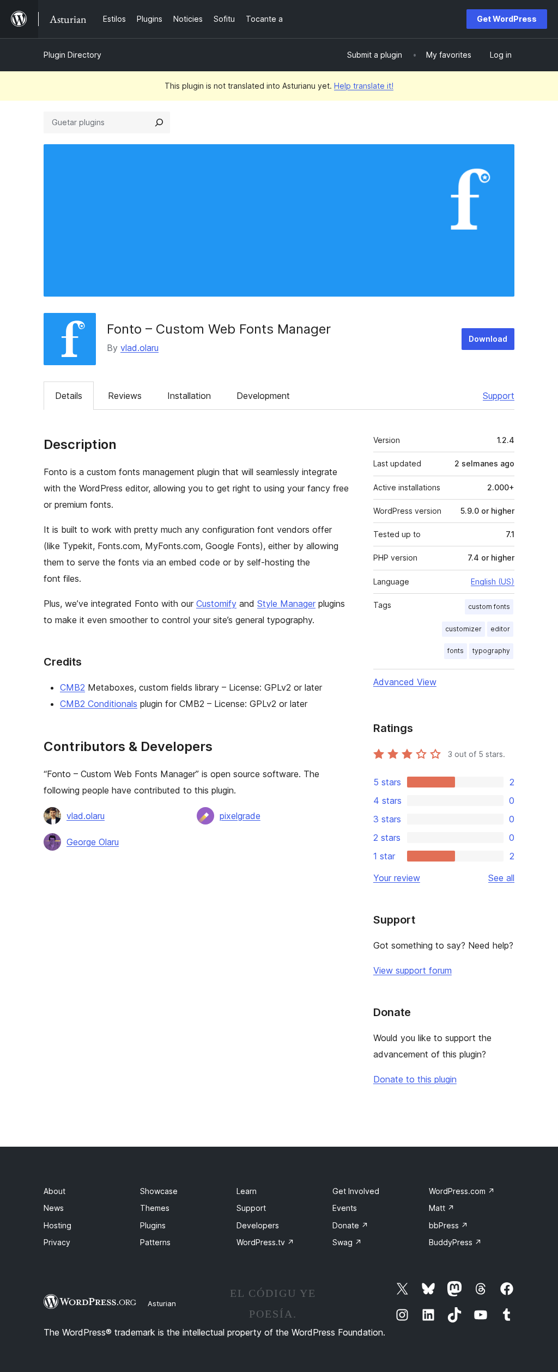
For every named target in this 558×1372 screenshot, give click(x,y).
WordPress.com (462, 1191)
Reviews (125, 395)
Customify (216, 603)
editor (500, 629)
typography (491, 651)
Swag (347, 1242)
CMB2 (72, 687)
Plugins (153, 1225)
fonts (455, 651)
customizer (463, 629)
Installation (189, 395)
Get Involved (355, 1191)
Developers (257, 1225)
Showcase (159, 1191)
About (54, 1191)
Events (344, 1208)
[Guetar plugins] (159, 122)
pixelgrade (240, 815)
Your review (396, 877)
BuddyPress (455, 1242)
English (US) (492, 581)
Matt (441, 1208)
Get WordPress (507, 18)
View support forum (412, 970)
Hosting (57, 1225)
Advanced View (404, 681)
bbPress (448, 1225)
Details (68, 395)
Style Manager (286, 603)
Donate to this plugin (415, 1079)
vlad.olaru (139, 347)
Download (488, 338)
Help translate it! (363, 85)
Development (263, 395)
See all (501, 877)
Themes (154, 1208)
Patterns (155, 1242)
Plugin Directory (72, 54)
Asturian (162, 1303)
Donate (350, 1225)
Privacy (57, 1242)
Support (498, 395)
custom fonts (489, 606)
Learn (246, 1191)
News (54, 1208)
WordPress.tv (265, 1242)
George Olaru (92, 841)
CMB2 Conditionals (98, 703)
